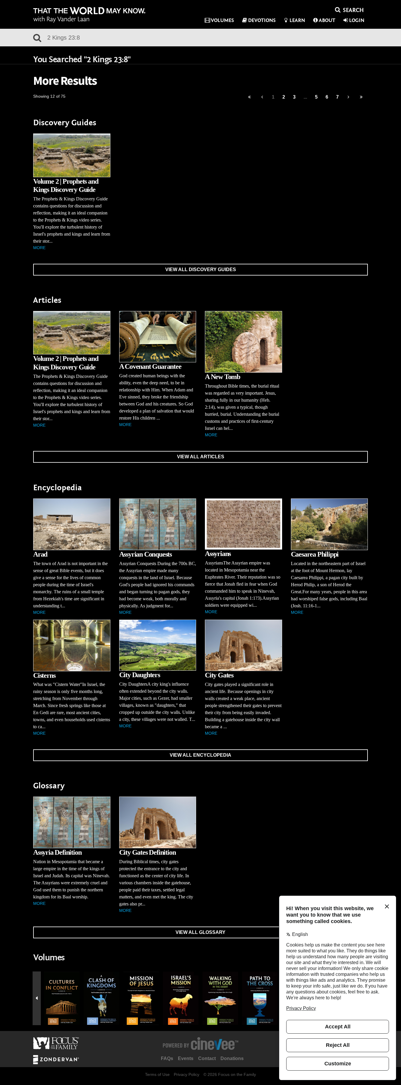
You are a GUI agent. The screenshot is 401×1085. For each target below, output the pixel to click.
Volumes (222, 20)
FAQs (167, 1058)
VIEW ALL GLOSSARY (200, 932)
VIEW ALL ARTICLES (200, 456)
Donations (232, 1058)
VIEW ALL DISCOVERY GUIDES (200, 269)
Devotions (262, 20)
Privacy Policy (186, 1074)
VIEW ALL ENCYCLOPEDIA (200, 755)
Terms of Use (157, 1074)
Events (185, 1058)
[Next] (348, 97)
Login (356, 20)
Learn (297, 20)
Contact (207, 1058)
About (327, 20)
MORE (39, 247)
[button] (37, 998)
